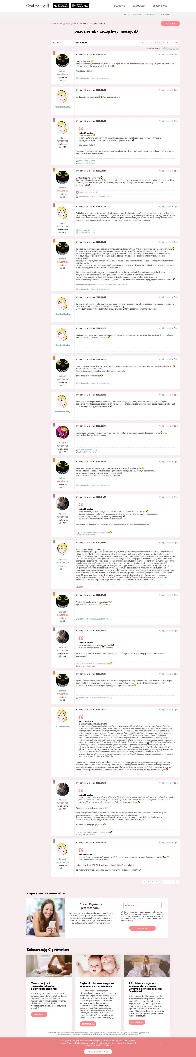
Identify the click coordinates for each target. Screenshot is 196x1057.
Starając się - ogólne (67, 23)
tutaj (131, 920)
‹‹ (143, 42)
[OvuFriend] (37, 7)
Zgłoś (176, 54)
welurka (62, 443)
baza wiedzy (139, 5)
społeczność (160, 5)
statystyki (119, 5)
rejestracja (150, 14)
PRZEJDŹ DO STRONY (98, 1051)
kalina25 (62, 71)
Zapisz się (142, 928)
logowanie (165, 14)
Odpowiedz (170, 23)
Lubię (168, 54)
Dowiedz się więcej (103, 1045)
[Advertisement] (36, 56)
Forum (53, 23)
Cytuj (161, 54)
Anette (62, 514)
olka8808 (62, 559)
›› (176, 42)
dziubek (62, 859)
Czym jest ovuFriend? (132, 14)
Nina (62, 138)
